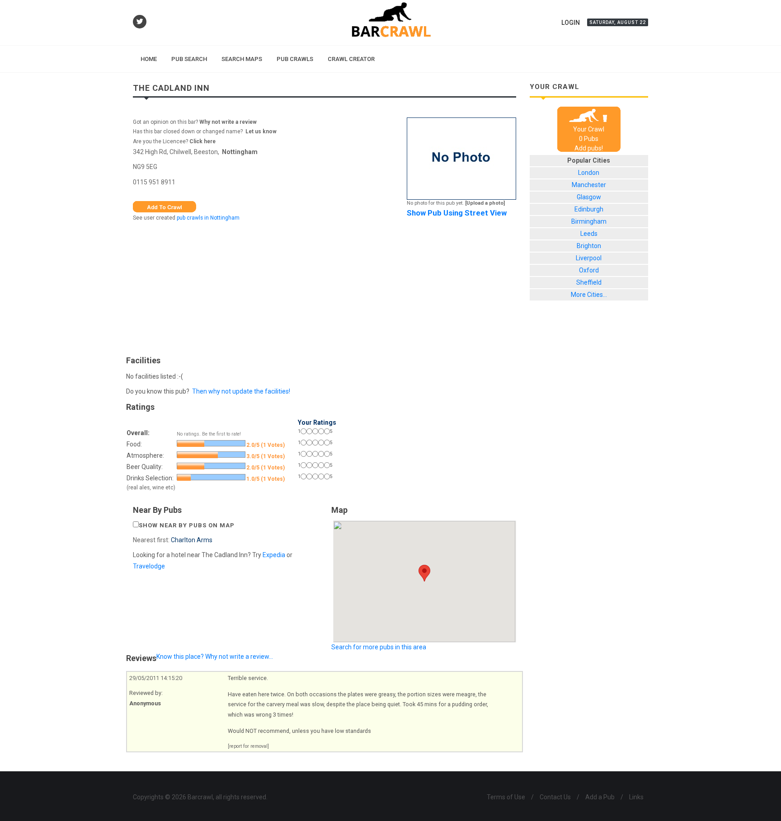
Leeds (589, 233)
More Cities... (589, 294)
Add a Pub (600, 797)
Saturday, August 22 (617, 22)
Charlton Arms (191, 540)
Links (636, 797)
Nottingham (240, 151)
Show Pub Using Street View (457, 212)
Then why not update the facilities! (241, 391)
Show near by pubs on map (187, 525)
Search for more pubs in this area (378, 647)
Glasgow (589, 197)
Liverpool (589, 258)
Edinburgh (588, 209)
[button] (424, 573)
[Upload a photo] (485, 203)
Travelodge (149, 566)
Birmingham (589, 221)
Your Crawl (588, 129)
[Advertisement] (324, 286)
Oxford (589, 270)
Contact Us (555, 797)
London (588, 172)
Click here (202, 141)
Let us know (261, 131)
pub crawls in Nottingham (208, 218)
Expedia (274, 554)
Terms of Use (506, 797)
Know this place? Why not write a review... (214, 656)
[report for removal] (248, 746)
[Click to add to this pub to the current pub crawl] (164, 206)
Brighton (589, 245)
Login (570, 22)
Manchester (589, 184)
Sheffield (589, 282)
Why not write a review (227, 122)
